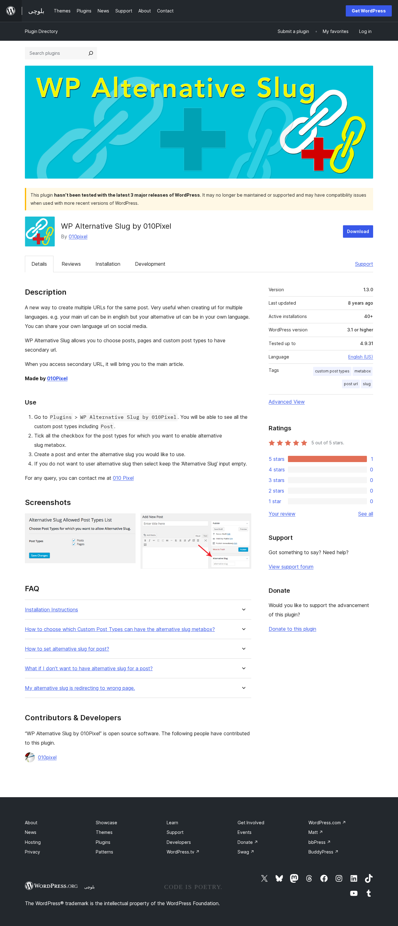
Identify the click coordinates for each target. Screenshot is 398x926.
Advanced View (287, 402)
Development (150, 264)
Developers (179, 842)
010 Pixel (123, 478)
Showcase (106, 822)
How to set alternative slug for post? (67, 649)
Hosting (33, 842)
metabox (362, 371)
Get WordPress (369, 10)
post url (351, 383)
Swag (246, 851)
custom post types (332, 371)
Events (245, 832)
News (30, 832)
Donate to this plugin (292, 629)
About (31, 822)
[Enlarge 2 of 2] (243, 522)
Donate (248, 842)
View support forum (291, 567)
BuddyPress (323, 851)
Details (39, 264)
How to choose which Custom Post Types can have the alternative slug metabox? (120, 629)
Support (364, 264)
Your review (282, 514)
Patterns (104, 851)
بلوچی (89, 886)
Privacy (32, 851)
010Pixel (57, 378)
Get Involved (251, 822)
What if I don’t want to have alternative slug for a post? (89, 668)
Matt (315, 832)
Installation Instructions (51, 610)
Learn (172, 822)
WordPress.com (327, 822)
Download (358, 231)
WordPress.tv (183, 851)
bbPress (319, 842)
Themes (104, 832)
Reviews (71, 264)
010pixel (78, 236)
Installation (107, 264)
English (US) (360, 356)
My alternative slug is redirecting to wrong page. (80, 688)
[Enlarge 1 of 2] (127, 522)
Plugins (103, 842)
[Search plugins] (91, 53)
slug (367, 383)
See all (365, 514)
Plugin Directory (41, 31)
